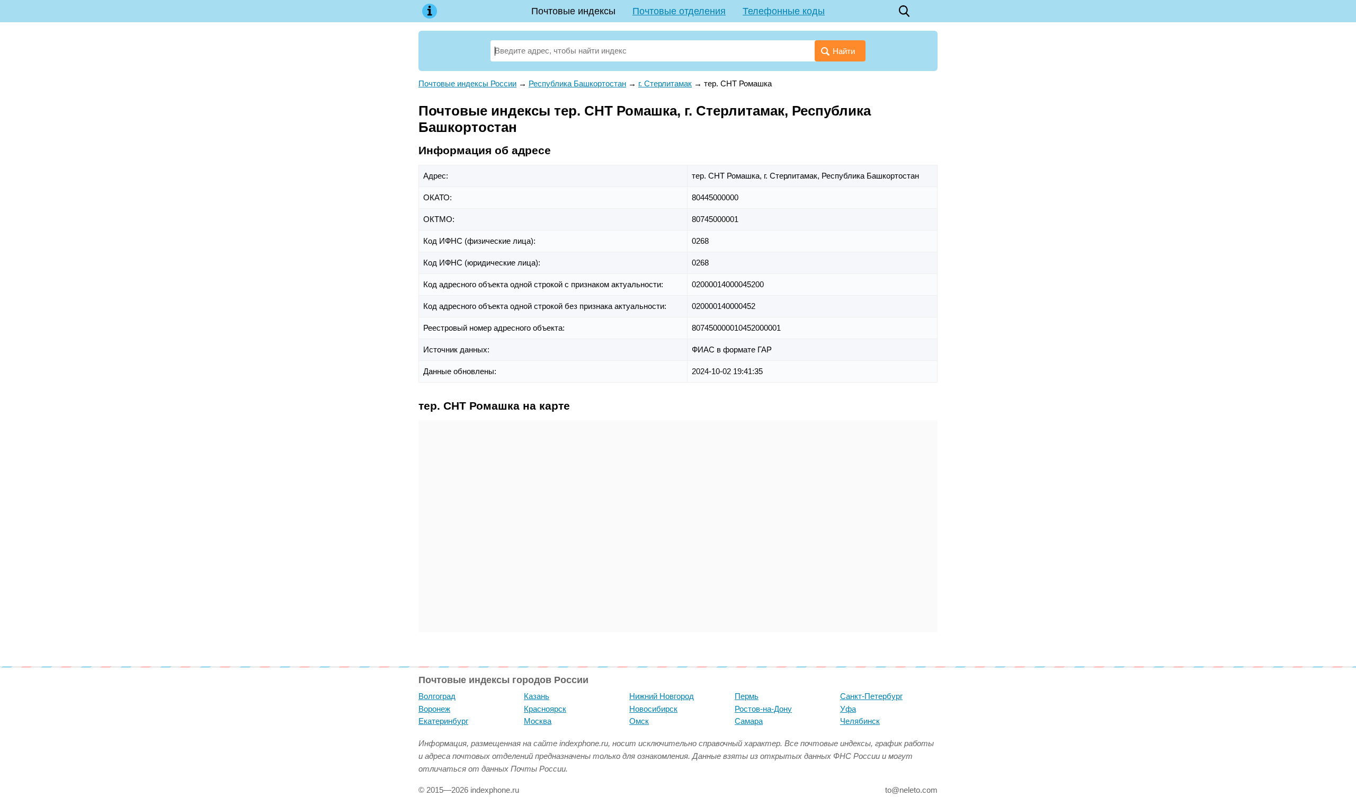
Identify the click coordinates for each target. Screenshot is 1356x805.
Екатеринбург (443, 721)
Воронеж (434, 708)
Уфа (848, 708)
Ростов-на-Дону (763, 708)
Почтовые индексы (573, 11)
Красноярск (545, 708)
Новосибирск (653, 708)
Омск (639, 721)
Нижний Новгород (661, 696)
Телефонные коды (784, 11)
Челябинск (860, 721)
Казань (536, 696)
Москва (537, 721)
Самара (749, 721)
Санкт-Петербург (871, 696)
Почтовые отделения (679, 11)
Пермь (747, 696)
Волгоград (437, 696)
